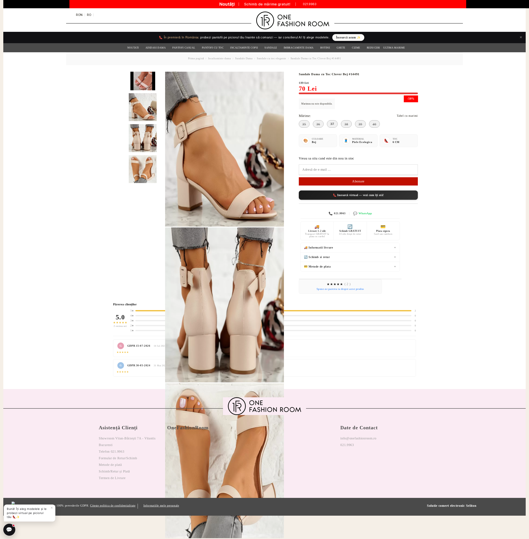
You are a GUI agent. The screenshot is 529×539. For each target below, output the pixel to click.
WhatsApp (362, 213)
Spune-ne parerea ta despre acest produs (340, 289)
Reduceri (373, 47)
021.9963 (309, 4)
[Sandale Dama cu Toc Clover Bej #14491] (143, 107)
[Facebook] (343, 458)
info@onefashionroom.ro (358, 438)
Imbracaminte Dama (299, 47)
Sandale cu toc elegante (271, 58)
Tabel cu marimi (407, 115)
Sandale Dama (244, 58)
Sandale (270, 47)
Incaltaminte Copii (244, 47)
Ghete (341, 47)
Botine (325, 47)
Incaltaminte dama (219, 58)
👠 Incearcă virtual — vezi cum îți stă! (358, 195)
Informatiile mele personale (161, 505)
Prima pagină (196, 58)
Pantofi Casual (183, 47)
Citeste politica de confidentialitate (112, 505)
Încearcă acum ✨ (348, 37)
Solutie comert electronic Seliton (452, 505)
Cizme (356, 47)
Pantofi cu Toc (213, 47)
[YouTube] (367, 458)
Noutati (133, 47)
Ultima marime (394, 47)
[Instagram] (355, 458)
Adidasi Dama (155, 47)
